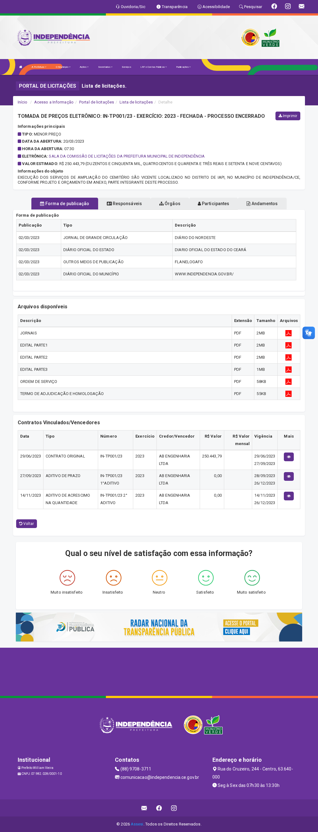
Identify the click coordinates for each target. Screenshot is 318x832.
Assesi (137, 824)
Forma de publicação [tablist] (66, 203)
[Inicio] (20, 67)
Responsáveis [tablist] (127, 203)
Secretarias (104, 67)
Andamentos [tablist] (264, 203)
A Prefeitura (38, 67)
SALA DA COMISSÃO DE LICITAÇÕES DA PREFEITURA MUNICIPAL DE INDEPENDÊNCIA (127, 156)
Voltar (28, 524)
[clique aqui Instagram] (174, 807)
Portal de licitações (96, 102)
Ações (83, 67)
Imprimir (289, 116)
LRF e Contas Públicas (152, 67)
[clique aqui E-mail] (144, 807)
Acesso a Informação (54, 102)
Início (23, 102)
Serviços (126, 67)
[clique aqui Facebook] (159, 807)
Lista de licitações (136, 102)
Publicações (182, 67)
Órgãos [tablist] (172, 203)
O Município (62, 67)
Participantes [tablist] (215, 203)
